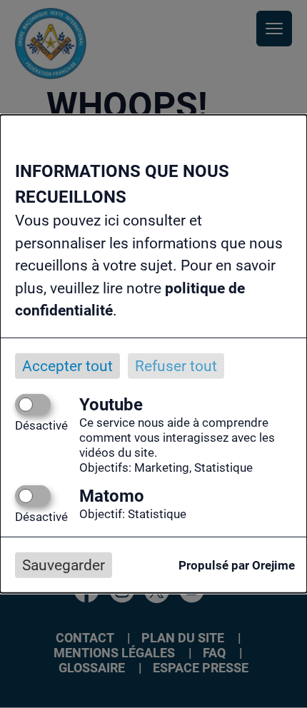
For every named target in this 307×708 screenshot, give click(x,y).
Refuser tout (176, 365)
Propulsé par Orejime (236, 565)
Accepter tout (67, 365)
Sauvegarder (63, 565)
